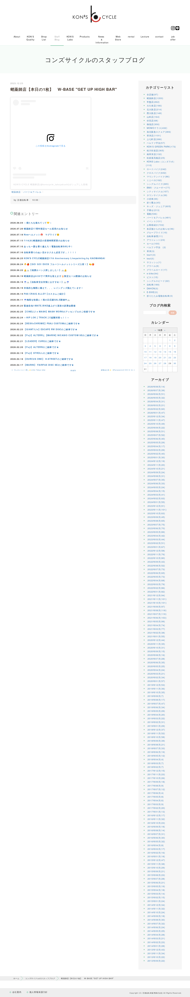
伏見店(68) (152, 120)
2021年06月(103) (157, 617)
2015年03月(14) (156, 893)
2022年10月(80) (156, 558)
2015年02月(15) (156, 897)
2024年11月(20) (156, 464)
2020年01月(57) (156, 681)
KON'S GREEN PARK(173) (161, 146)
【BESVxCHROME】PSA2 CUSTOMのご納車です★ (52, 323)
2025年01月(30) (156, 457)
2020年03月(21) (156, 673)
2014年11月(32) (156, 908)
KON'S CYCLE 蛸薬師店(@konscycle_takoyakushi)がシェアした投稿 (51, 184)
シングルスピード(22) (158, 280)
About (17, 36)
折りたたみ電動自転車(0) (160, 295)
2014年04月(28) (156, 934)
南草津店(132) (154, 154)
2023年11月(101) (157, 509)
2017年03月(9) (156, 804)
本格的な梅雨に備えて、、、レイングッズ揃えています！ (53, 287)
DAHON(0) (152, 288)
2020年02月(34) (156, 677)
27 (160, 363)
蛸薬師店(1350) (155, 98)
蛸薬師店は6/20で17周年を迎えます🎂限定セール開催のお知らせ (58, 275)
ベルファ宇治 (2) (156, 247)
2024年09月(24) (156, 472)
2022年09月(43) (156, 561)
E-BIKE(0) (152, 292)
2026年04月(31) (156, 401)
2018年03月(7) (156, 763)
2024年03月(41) (156, 494)
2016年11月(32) (156, 819)
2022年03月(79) (156, 584)
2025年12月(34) (156, 416)
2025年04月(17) (156, 446)
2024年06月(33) (156, 483)
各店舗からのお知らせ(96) (160, 228)
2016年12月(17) (156, 815)
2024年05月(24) (156, 487)
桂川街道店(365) (155, 150)
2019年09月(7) (156, 696)
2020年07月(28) (156, 658)
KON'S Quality (30, 38)
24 (145, 363)
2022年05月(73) (156, 576)
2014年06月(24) (156, 927)
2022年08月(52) (156, 565)
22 (170, 357)
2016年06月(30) (156, 837)
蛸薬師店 (16, 191)
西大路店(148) (154, 113)
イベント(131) (154, 221)
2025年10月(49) (156, 423)
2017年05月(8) (156, 796)
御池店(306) (153, 124)
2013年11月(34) (156, 953)
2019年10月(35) (156, 692)
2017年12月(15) (156, 770)
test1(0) (151, 254)
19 (155, 357)
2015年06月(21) (156, 882)
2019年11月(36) (156, 688)
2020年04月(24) (156, 669)
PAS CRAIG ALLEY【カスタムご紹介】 (45, 293)
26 (155, 363)
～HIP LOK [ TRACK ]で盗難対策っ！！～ (46, 317)
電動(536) (152, 213)
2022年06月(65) (156, 572)
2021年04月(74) (156, 625)
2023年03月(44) (156, 539)
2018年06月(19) (156, 751)
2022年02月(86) (156, 587)
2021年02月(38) (156, 632)
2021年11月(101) (157, 599)
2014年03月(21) (156, 938)
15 (170, 351)
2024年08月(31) (156, 476)
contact (159, 36)
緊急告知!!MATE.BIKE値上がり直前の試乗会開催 (50, 305)
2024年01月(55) (156, 502)
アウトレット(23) (156, 239)
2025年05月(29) (156, 442)
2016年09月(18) (156, 826)
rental (131, 36)
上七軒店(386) (154, 139)
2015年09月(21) (156, 871)
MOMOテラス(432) (157, 127)
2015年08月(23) (156, 875)
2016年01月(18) (156, 856)
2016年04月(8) (156, 845)
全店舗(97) (152, 94)
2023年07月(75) (156, 524)
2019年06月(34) (156, 707)
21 (165, 357)
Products (85, 36)
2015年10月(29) (156, 867)
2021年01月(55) (156, 636)
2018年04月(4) (156, 759)
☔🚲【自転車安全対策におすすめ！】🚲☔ (46, 281)
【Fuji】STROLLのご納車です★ (41, 352)
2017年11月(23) (156, 774)
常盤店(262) (153, 101)
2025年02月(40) (156, 453)
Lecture (145, 36)
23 (175, 357)
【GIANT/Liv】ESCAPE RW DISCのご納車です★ (50, 329)
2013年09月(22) (156, 960)
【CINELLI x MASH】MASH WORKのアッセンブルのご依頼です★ (59, 311)
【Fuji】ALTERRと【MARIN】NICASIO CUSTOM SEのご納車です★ (61, 335)
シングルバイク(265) (158, 183)
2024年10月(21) (156, 468)
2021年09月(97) (156, 606)
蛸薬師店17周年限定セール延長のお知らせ (46, 228)
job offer (173, 38)
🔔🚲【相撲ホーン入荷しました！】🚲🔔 (45, 270)
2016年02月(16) (156, 852)
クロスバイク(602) (157, 172)
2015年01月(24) (156, 901)
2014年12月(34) (156, 904)
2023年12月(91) (156, 505)
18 (150, 357)
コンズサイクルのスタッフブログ (40, 978)
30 (175, 363)
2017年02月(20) (156, 807)
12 (155, 351)
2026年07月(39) (156, 390)
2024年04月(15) (156, 490)
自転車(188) (153, 284)
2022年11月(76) (156, 554)
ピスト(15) (152, 277)
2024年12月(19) (156, 461)
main (73, 370)
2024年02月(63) (156, 498)
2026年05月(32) (156, 397)
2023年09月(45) (156, 517)
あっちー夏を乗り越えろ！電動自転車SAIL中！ (48, 246)
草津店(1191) (154, 135)
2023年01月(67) (156, 546)
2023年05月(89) (156, 531)
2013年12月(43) (156, 949)
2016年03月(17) (156, 848)
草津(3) (151, 251)
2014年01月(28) (156, 945)
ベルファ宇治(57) (156, 142)
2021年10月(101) (157, 602)
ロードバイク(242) (157, 169)
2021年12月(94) (156, 595)
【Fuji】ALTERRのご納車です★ (41, 347)
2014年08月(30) (156, 919)
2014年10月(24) (156, 912)
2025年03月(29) (156, 449)
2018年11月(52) (156, 733)
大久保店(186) (154, 105)
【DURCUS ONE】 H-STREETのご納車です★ (48, 358)
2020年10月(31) (156, 647)
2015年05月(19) (156, 886)
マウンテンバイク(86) (158, 176)
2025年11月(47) (156, 420)
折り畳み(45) (154, 202)
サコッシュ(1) (154, 262)
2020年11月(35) (156, 643)
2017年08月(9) (156, 785)
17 (145, 357)
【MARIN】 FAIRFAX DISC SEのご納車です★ (49, 364)
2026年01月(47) (156, 412)
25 (150, 363)
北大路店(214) (154, 109)
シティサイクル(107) (158, 191)
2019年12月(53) (156, 684)
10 (145, 351)
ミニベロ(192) (154, 180)
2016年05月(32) (156, 841)
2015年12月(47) (156, 860)
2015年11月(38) (156, 863)
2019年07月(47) (156, 703)
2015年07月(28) (156, 878)
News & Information (102, 39)
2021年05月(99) (156, 621)
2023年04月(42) (156, 535)
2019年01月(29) (156, 725)
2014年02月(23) (156, 942)
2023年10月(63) (156, 513)
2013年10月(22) (156, 957)
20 (160, 357)
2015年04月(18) (156, 889)
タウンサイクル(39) (157, 195)
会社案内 (17, 991)
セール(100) (153, 243)
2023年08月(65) (156, 520)
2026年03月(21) (156, 405)
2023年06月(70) (156, 528)
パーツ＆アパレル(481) (159, 217)
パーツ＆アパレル (32, 191)
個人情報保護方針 (38, 991)
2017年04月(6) (156, 800)
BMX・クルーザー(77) (158, 187)
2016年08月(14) (156, 830)
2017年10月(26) (156, 778)
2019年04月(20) (156, 714)
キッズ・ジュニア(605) (159, 206)
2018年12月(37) (156, 729)
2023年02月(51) (156, 543)
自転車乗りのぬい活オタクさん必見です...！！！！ (50, 252)
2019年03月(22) (156, 718)
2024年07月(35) (156, 479)
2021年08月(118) (157, 610)
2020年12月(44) (156, 640)
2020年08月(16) (156, 655)
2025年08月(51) (156, 431)
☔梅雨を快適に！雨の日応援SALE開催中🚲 (47, 299)
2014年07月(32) (156, 923)
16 (175, 351)
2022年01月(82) (156, 591)
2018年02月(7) (156, 766)
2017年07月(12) (156, 789)
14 (165, 351)
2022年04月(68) (156, 580)
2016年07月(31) (156, 834)
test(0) (150, 258)
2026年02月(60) (156, 408)
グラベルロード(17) (157, 269)
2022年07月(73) (156, 569)
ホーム (16, 978)
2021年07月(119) (157, 614)
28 (165, 363)
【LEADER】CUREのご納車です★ (42, 341)
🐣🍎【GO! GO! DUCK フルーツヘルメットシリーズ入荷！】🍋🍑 (59, 264)
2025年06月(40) (156, 438)
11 (150, 351)
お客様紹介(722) (155, 224)
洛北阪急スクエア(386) (159, 131)
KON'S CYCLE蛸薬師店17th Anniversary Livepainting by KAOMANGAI (64, 258)
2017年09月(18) (156, 781)
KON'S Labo (70, 38)
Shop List (44, 38)
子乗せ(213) (153, 210)
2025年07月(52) (156, 435)
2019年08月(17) (156, 699)
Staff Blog (57, 38)
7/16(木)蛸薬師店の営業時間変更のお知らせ (47, 240)
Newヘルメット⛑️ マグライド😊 (41, 234)
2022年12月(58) (156, 550)
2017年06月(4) (156, 793)
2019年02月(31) (156, 722)
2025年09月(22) (156, 427)
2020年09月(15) (156, 651)
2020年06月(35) (156, 662)
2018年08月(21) (156, 744)
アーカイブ (160, 379)
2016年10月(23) (156, 822)
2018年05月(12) (156, 755)
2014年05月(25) (156, 930)
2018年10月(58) (156, 737)
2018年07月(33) (156, 748)
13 (160, 351)
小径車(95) (152, 198)
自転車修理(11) (155, 236)
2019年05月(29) (156, 710)
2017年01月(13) (156, 811)
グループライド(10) (157, 232)
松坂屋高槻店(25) (156, 157)
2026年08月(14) (156, 386)
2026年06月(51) (156, 393)
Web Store (118, 38)
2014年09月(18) (156, 916)
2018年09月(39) (156, 740)
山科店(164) (153, 116)
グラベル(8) (153, 265)
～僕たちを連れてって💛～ (38, 222)
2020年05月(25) (156, 666)
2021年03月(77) (156, 628)
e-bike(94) (153, 273)
